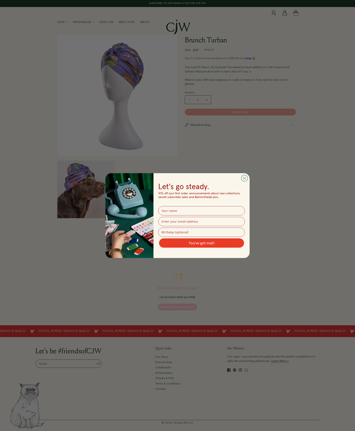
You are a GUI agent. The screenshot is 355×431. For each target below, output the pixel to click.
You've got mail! (201, 243)
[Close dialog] (244, 178)
